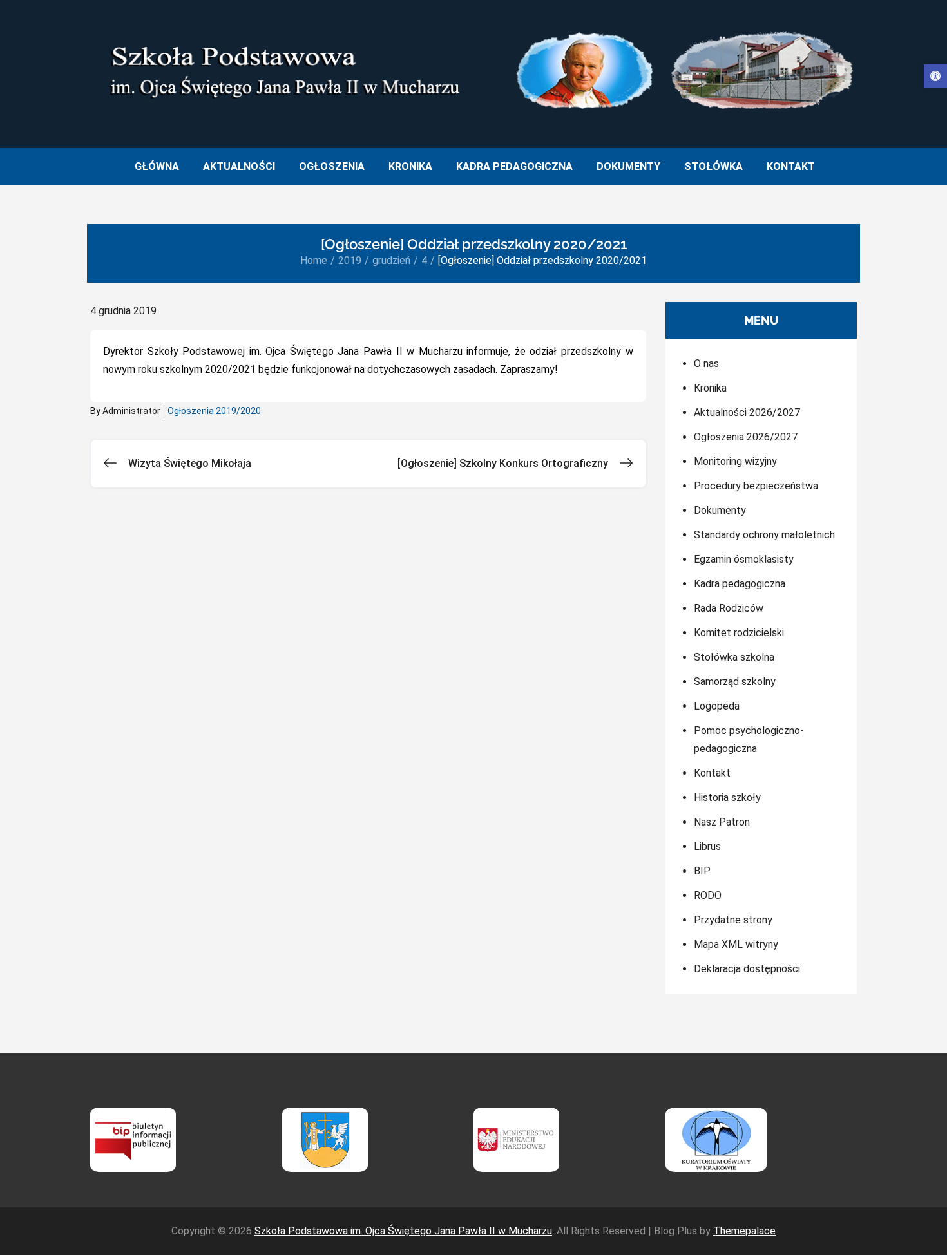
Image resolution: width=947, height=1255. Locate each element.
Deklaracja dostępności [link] (747, 969)
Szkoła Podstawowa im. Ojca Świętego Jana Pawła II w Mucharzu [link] (403, 1231)
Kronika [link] (710, 388)
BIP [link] (702, 871)
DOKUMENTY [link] (628, 166)
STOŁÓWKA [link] (713, 166)
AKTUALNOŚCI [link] (239, 166)
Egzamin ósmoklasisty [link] (744, 559)
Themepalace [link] (744, 1231)
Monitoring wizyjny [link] (735, 461)
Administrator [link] (131, 411)
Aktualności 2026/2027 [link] (747, 412)
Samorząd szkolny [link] (735, 681)
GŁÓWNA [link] (157, 166)
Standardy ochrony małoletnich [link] (764, 535)
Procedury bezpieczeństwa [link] (756, 486)
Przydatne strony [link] (733, 920)
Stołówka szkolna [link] (734, 657)
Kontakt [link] (712, 773)
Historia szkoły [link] (727, 797)
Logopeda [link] (717, 706)
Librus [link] (707, 846)
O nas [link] (706, 363)
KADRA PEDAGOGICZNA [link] (514, 166)
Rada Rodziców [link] (728, 608)
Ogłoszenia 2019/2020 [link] (214, 411)
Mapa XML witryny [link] (736, 944)
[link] (935, 76)
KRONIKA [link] (410, 166)
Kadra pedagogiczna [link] (739, 584)
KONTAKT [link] (791, 166)
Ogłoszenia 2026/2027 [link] (746, 437)
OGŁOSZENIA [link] (332, 166)
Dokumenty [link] (720, 510)
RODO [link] (708, 895)
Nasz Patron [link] (722, 822)
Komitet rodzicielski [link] (739, 633)
